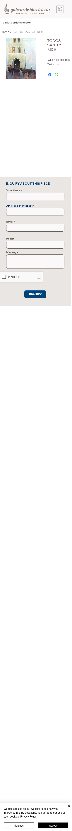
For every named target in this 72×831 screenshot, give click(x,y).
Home (5, 32)
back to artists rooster (17, 22)
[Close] (66, 808)
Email (9, 221)
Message (12, 252)
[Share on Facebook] (49, 74)
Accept (53, 825)
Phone (10, 238)
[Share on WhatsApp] (56, 74)
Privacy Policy (28, 816)
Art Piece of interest (19, 206)
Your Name (13, 190)
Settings (19, 825)
